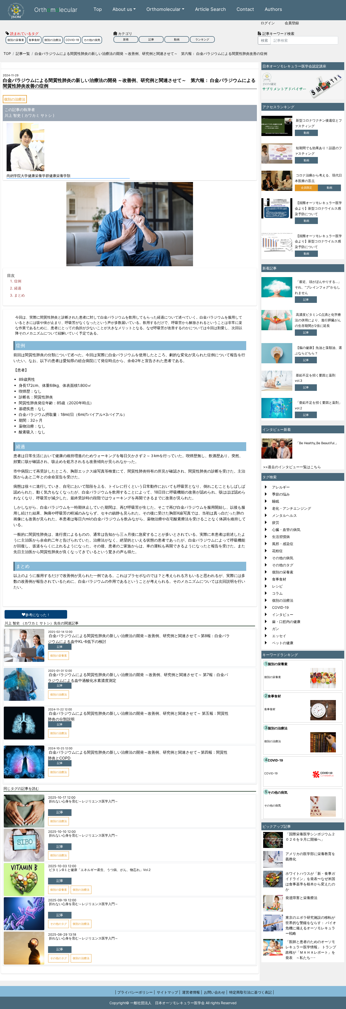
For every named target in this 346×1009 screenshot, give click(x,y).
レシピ (277, 586)
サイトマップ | (168, 992)
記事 (151, 39)
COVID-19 (72, 40)
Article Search (210, 9)
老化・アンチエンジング (291, 508)
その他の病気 (92, 40)
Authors (273, 9)
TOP (7, 53)
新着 (126, 39)
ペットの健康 (282, 643)
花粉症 (277, 551)
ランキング (202, 39)
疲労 (275, 522)
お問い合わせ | (215, 992)
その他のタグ (282, 565)
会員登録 (292, 23)
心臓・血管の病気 (286, 529)
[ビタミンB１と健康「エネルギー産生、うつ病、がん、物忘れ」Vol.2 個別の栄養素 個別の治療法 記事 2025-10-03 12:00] (130, 863)
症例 (17, 281)
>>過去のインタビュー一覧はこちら (292, 467)
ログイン (268, 23)
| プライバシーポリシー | (135, 992)
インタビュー (282, 614)
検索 (264, 40)
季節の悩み (281, 494)
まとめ (19, 295)
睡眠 (275, 501)
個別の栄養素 (15, 40)
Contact (245, 9)
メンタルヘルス (284, 515)
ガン (275, 628)
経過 (17, 288)
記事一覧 (23, 53)
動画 (177, 39)
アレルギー (281, 487)
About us (122, 9)
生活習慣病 (281, 536)
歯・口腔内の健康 (286, 621)
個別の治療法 (52, 40)
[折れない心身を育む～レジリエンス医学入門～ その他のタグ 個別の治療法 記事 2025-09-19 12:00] (130, 897)
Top (97, 9)
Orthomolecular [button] (163, 9)
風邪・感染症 (282, 544)
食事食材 (34, 40)
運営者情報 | (192, 992)
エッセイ (279, 636)
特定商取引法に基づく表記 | (251, 992)
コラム (277, 593)
